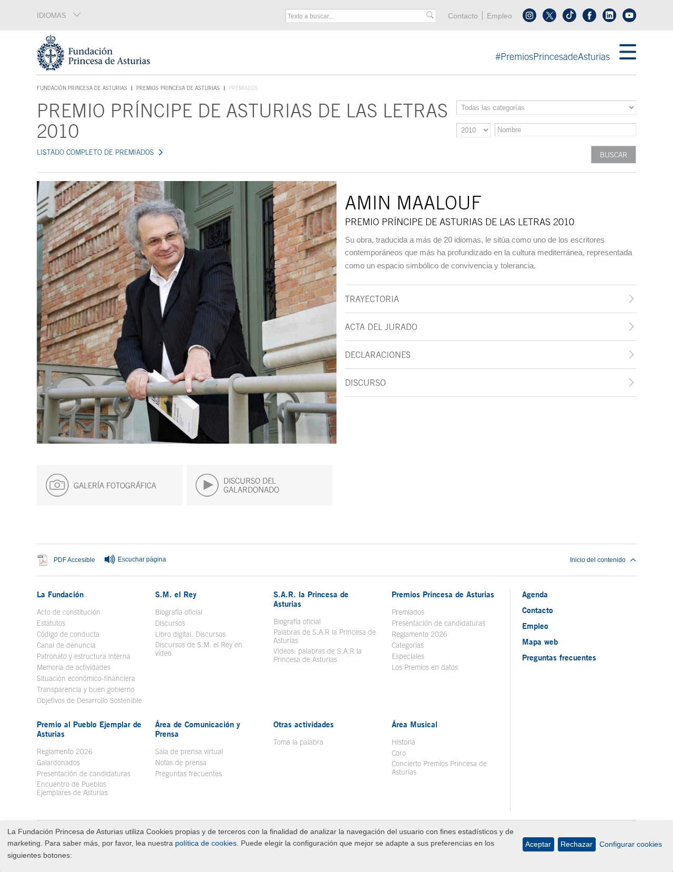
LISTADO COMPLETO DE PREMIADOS (95, 152)
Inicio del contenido (598, 560)
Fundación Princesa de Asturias (82, 88)
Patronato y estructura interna (83, 656)
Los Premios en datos (425, 667)
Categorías (408, 645)
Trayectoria (372, 299)
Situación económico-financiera (86, 678)
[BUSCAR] (429, 15)
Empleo (499, 16)
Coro (399, 753)
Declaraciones (378, 354)
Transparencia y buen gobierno (86, 689)
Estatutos (51, 623)
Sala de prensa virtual (189, 751)
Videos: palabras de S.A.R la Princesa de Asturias (317, 655)
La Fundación (60, 594)
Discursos (170, 623)
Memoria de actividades (73, 667)
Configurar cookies (630, 844)
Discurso (365, 382)
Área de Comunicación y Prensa (197, 728)
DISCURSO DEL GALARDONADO (251, 485)
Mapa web (540, 641)
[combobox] (357, 16)
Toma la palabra (298, 742)
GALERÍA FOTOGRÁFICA (115, 485)
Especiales (408, 656)
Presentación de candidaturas (438, 623)
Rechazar (576, 844)
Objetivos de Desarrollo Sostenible (89, 700)
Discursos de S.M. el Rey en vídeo (204, 648)
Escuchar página (141, 559)
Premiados (408, 612)
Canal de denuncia (66, 645)
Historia (403, 742)
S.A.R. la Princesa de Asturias (311, 598)
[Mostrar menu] (627, 52)
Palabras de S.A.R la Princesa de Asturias (324, 636)
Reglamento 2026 (419, 634)
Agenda (535, 594)
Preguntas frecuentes (188, 773)
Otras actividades (303, 724)
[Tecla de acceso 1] (328, 53)
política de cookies (206, 843)
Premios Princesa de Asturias (178, 88)
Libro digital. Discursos (190, 634)
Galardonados (58, 762)
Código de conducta (68, 634)
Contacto (463, 16)
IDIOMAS (51, 15)
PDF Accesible (74, 560)
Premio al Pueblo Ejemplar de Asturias (89, 728)
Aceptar (538, 844)
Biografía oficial (178, 612)
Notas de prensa (181, 762)
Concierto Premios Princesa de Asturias (439, 767)
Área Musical (414, 724)
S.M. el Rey (176, 594)
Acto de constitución (68, 612)
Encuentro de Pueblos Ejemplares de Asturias (72, 788)
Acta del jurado (381, 327)
